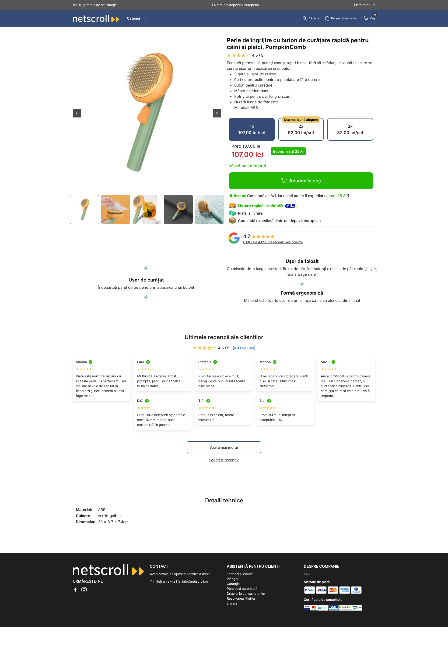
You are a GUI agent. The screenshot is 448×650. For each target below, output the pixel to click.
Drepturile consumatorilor (246, 593)
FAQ (307, 574)
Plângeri (233, 579)
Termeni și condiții (240, 574)
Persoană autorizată (242, 589)
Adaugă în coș (305, 181)
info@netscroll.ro (195, 581)
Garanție (233, 584)
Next (217, 113)
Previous (77, 113)
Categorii (134, 18)
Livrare (232, 603)
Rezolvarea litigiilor (241, 598)
